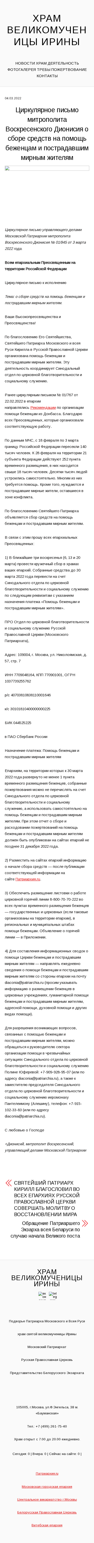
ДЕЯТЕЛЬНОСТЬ (63, 63)
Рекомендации (43, 407)
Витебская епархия (47, 1525)
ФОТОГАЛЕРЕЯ (22, 69)
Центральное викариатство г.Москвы (47, 1499)
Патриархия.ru (28, 879)
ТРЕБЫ (43, 69)
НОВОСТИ (25, 63)
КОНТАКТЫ (47, 76)
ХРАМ (41, 63)
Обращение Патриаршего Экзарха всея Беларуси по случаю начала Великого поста (45, 1229)
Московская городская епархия (47, 1487)
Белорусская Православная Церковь (47, 1512)
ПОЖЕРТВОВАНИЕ (69, 69)
